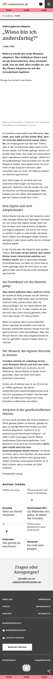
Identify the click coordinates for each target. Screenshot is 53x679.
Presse (6, 606)
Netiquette (44, 613)
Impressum (44, 599)
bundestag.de (9, 660)
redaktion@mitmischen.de (26, 582)
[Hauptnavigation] (49, 4)
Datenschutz (43, 606)
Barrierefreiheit (11, 623)
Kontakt (7, 613)
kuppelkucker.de (43, 660)
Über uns (7, 599)
